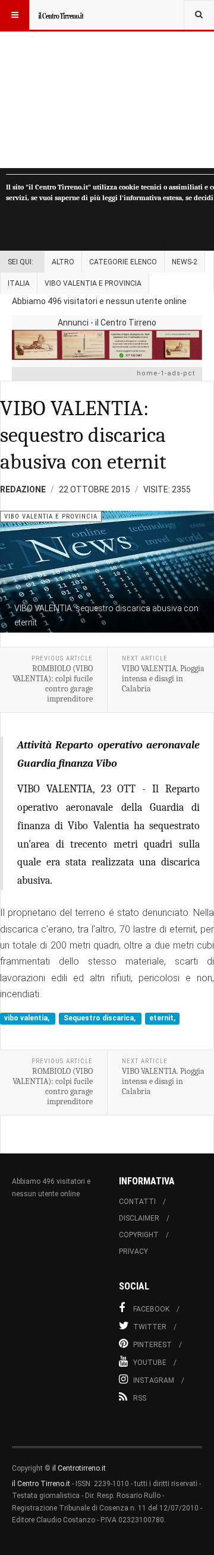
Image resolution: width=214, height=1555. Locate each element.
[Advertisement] (107, 84)
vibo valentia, (27, 1018)
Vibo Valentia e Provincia (93, 283)
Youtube (149, 1362)
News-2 (184, 262)
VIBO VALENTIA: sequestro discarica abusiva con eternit (83, 435)
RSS (139, 1398)
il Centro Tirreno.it (41, 1484)
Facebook (151, 1309)
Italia (19, 283)
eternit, (162, 1018)
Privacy (133, 1251)
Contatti (137, 1201)
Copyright (139, 1235)
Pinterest (152, 1345)
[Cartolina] (107, 345)
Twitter (149, 1327)
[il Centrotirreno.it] (60, 15)
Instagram (153, 1380)
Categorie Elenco (123, 262)
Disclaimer (139, 1218)
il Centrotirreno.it (79, 1468)
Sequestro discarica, (100, 1018)
